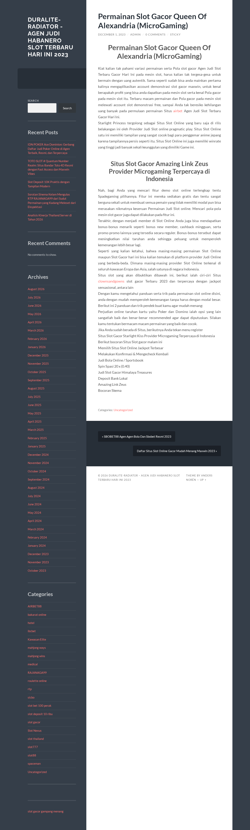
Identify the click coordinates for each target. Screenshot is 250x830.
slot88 (32, 755)
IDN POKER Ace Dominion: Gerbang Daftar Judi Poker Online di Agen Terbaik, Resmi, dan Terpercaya (51, 149)
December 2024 (38, 454)
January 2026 (37, 347)
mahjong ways (37, 647)
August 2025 (36, 388)
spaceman (34, 763)
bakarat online (37, 614)
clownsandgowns (111, 281)
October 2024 (37, 471)
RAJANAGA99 (37, 672)
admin (135, 34)
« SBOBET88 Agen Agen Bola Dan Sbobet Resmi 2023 (136, 436)
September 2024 (38, 479)
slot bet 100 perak (39, 705)
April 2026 (35, 322)
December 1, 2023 (112, 34)
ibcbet (32, 631)
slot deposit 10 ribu (40, 714)
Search (33, 100)
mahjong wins (36, 656)
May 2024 (34, 512)
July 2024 (34, 496)
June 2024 (34, 504)
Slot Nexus (35, 730)
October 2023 (37, 570)
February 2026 (37, 338)
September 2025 (38, 380)
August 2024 (36, 487)
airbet (177, 111)
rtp (30, 689)
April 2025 (35, 421)
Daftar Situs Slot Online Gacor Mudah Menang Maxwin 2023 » (177, 451)
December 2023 (38, 554)
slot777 (33, 747)
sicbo (31, 697)
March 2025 (36, 429)
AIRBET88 (35, 606)
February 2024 (37, 537)
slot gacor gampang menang (45, 811)
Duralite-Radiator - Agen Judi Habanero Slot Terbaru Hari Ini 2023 (50, 37)
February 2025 (37, 438)
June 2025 (34, 405)
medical (33, 664)
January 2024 (37, 545)
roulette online (37, 680)
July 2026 (34, 297)
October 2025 (37, 372)
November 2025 (38, 363)
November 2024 (38, 463)
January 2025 (37, 446)
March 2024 (36, 529)
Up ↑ (203, 479)
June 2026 (34, 305)
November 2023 (38, 562)
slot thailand (36, 738)
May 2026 (34, 314)
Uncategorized (37, 772)
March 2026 (36, 330)
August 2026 (36, 289)
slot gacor (34, 722)
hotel (31, 623)
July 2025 (34, 396)
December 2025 (38, 355)
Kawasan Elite (37, 639)
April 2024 (35, 521)
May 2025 (34, 413)
